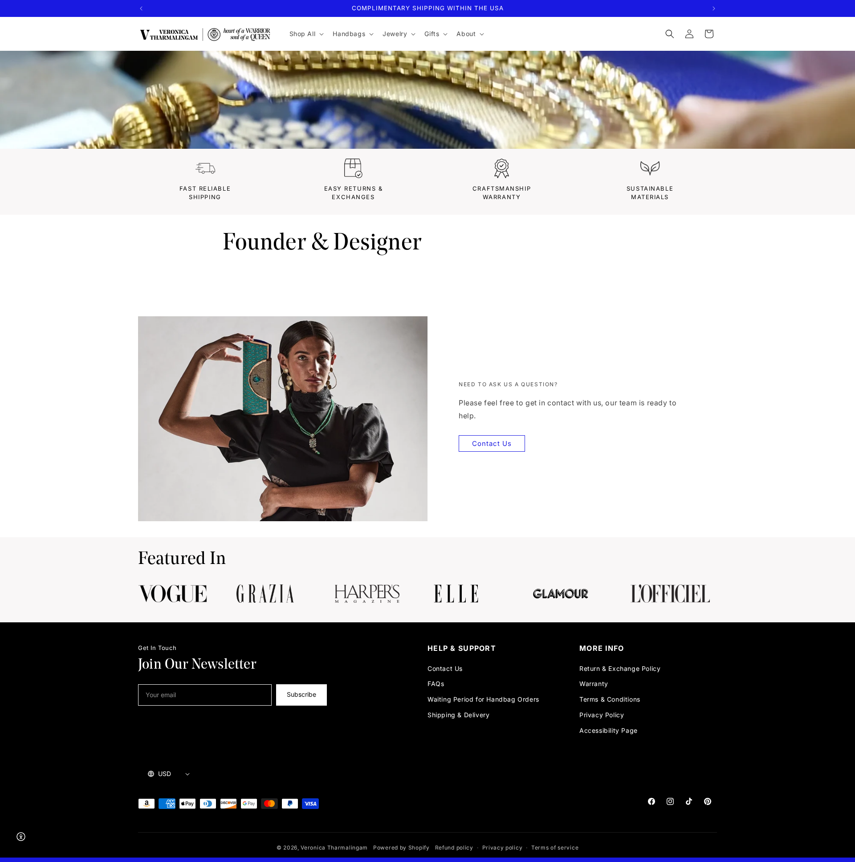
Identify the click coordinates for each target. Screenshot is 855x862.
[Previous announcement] (141, 8)
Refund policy (454, 847)
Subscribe (301, 694)
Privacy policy (502, 847)
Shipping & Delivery (458, 715)
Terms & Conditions (609, 699)
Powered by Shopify (401, 847)
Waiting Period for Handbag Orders (483, 699)
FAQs (436, 683)
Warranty (593, 683)
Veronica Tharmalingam (334, 847)
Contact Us (492, 443)
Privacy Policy (601, 715)
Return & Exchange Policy (619, 668)
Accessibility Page (608, 730)
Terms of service (554, 847)
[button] (306, 34)
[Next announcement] (714, 8)
